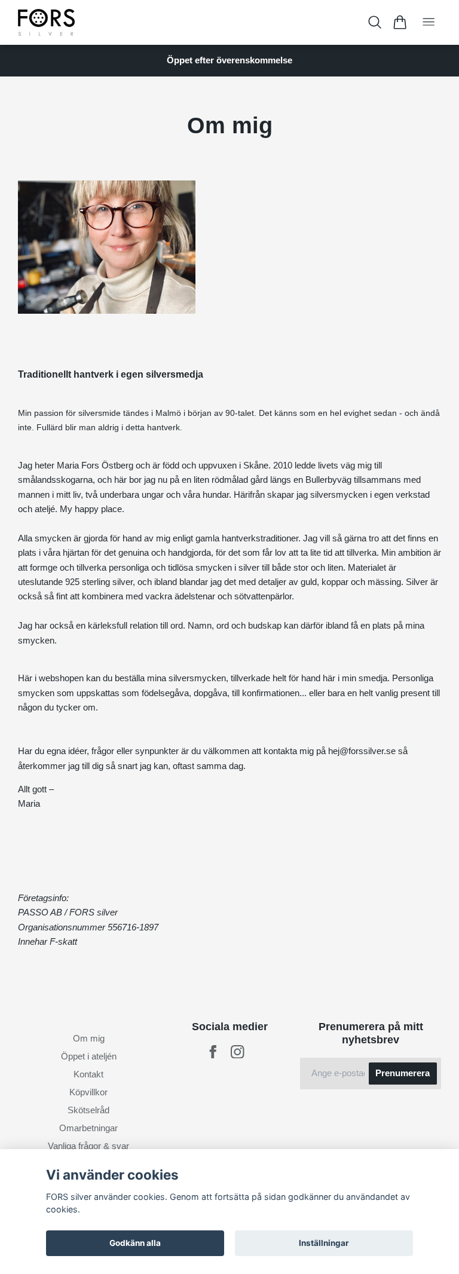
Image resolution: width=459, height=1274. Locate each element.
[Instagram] (237, 1052)
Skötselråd (88, 1110)
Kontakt (88, 1074)
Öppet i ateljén (89, 1056)
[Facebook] (213, 1052)
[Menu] (428, 22)
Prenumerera (402, 1073)
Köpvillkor (88, 1092)
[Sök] (375, 22)
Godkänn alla (135, 1243)
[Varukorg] (399, 22)
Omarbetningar (88, 1128)
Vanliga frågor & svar (88, 1146)
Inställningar (324, 1243)
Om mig (89, 1038)
